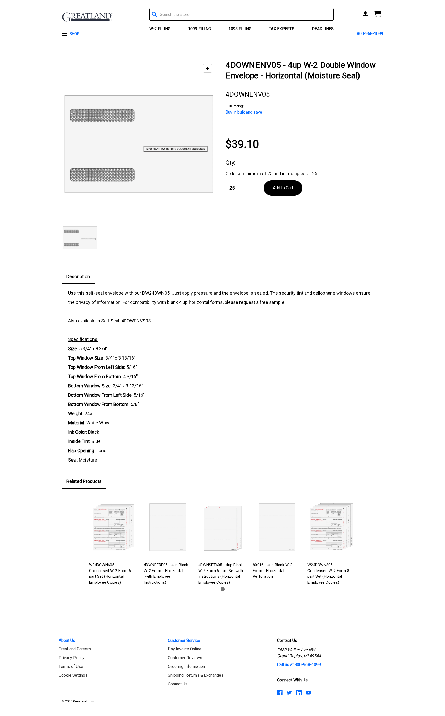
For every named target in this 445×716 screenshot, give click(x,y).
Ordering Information (186, 666)
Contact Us (177, 683)
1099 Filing (199, 28)
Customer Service (184, 640)
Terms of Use (71, 666)
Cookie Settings (73, 675)
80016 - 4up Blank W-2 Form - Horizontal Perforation (272, 570)
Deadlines (323, 28)
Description (78, 276)
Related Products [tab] (84, 481)
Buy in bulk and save (244, 112)
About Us (67, 640)
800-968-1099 (370, 33)
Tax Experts (281, 28)
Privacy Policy (71, 657)
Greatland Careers (75, 648)
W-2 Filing (159, 28)
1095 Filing (239, 28)
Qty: (230, 162)
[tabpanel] (113, 540)
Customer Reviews (185, 657)
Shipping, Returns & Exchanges (196, 675)
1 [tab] (223, 589)
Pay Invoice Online (184, 648)
